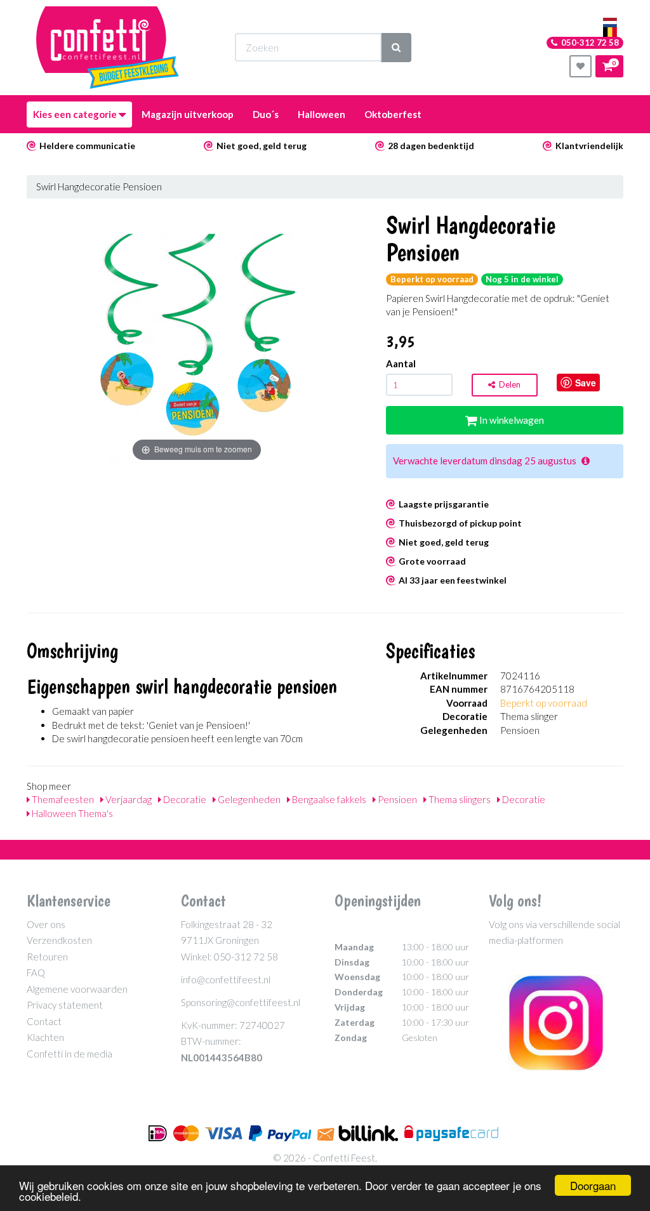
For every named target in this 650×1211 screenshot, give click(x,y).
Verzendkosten (59, 940)
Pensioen (396, 799)
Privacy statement (65, 1005)
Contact (44, 1021)
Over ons (46, 924)
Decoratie (183, 799)
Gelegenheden (248, 799)
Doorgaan (593, 1185)
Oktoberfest (392, 114)
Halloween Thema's (71, 813)
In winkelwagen (510, 420)
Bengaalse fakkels (328, 799)
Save (585, 382)
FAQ (36, 972)
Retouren (47, 956)
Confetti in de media (69, 1053)
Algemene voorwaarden (77, 989)
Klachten (45, 1037)
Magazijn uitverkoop (188, 114)
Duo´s (266, 114)
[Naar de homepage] (108, 47)
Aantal (401, 363)
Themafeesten (62, 799)
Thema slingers (459, 799)
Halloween (321, 114)
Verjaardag (127, 799)
